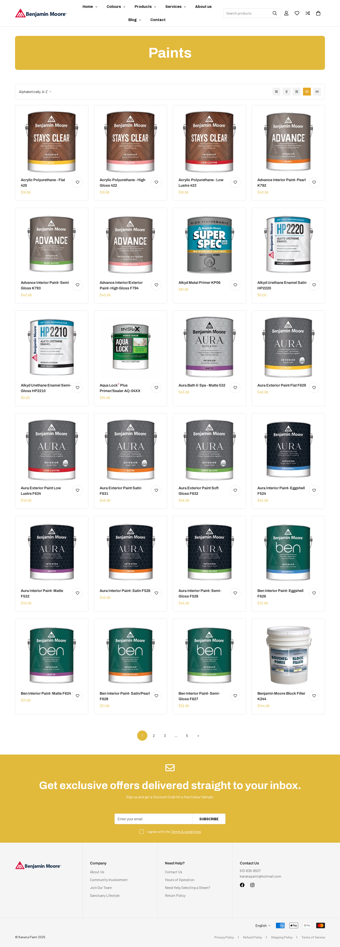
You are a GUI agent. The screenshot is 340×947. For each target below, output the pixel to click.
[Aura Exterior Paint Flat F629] (288, 347)
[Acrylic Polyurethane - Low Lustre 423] (209, 142)
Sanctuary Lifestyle (105, 895)
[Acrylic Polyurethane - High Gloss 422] (130, 142)
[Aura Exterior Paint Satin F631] (130, 450)
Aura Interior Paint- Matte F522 (42, 593)
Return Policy (175, 895)
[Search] (275, 13)
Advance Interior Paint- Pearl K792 (281, 182)
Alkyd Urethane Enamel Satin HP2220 (281, 285)
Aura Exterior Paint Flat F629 (281, 385)
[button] (318, 13)
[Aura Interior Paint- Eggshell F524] (288, 450)
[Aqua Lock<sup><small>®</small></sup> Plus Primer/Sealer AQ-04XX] (130, 347)
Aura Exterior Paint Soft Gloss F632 (199, 490)
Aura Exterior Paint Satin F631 (120, 490)
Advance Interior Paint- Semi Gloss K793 (45, 285)
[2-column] (287, 92)
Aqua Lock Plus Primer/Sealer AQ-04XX (120, 388)
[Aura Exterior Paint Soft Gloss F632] (209, 450)
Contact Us (173, 872)
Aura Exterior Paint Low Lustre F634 (41, 490)
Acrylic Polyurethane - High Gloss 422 (122, 182)
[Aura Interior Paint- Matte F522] (52, 552)
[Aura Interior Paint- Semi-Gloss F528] (209, 552)
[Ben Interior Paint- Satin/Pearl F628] (130, 655)
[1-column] (276, 92)
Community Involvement (109, 879)
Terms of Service (313, 937)
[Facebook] (242, 885)
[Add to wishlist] (77, 182)
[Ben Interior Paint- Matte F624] (52, 655)
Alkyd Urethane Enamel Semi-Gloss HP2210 (46, 388)
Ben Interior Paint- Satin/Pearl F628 (125, 696)
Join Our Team (101, 887)
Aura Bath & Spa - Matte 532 (202, 385)
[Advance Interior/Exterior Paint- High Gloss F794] (130, 244)
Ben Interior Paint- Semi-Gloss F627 (199, 696)
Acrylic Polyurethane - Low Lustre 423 (201, 182)
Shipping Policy (281, 937)
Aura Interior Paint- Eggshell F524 (281, 490)
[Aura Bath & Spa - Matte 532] (209, 347)
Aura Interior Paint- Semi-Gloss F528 (200, 593)
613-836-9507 (250, 870)
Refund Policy (252, 937)
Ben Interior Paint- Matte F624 (46, 693)
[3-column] (297, 92)
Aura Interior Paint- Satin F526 (125, 591)
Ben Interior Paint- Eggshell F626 (280, 593)
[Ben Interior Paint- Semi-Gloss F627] (209, 655)
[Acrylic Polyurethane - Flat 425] (52, 142)
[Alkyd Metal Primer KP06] (209, 244)
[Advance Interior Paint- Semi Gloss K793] (52, 244)
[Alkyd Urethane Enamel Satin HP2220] (288, 244)
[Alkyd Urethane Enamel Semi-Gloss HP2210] (52, 347)
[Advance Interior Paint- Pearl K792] (288, 142)
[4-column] (307, 92)
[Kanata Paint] (41, 13)
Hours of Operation (179, 879)
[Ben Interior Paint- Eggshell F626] (288, 552)
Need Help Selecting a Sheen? (187, 887)
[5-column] (317, 92)
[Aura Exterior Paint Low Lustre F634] (52, 450)
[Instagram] (252, 885)
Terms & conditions (186, 831)
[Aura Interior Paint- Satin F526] (130, 552)
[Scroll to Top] (331, 921)
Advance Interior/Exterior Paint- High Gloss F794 (121, 285)
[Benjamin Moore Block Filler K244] (288, 655)
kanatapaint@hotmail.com (260, 876)
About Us (97, 872)
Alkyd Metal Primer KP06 (199, 283)
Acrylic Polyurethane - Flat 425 (43, 182)
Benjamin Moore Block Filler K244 (281, 696)
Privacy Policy (224, 937)
